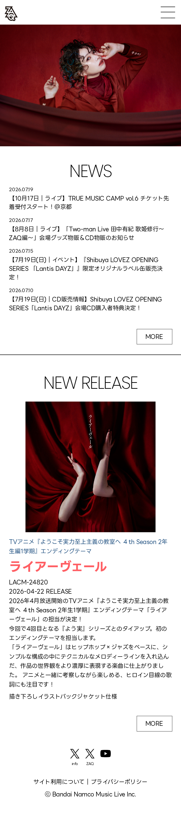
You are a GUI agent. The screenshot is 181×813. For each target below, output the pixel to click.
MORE (154, 336)
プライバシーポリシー (119, 781)
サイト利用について (59, 781)
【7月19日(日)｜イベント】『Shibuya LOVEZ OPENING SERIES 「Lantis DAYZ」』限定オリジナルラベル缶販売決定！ (86, 268)
